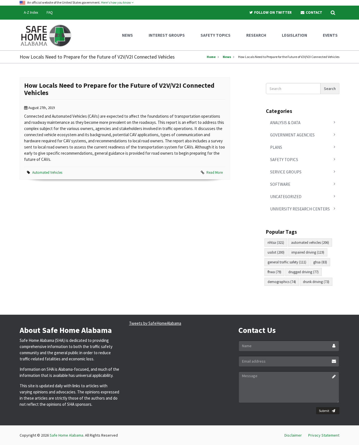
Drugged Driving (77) (303, 272)
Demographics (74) (282, 281)
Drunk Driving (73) (316, 281)
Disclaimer (293, 435)
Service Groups (286, 172)
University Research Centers (300, 209)
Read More (214, 172)
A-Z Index (31, 12)
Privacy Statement (323, 435)
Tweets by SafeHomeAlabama (155, 323)
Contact (313, 12)
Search (330, 88)
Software (280, 184)
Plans (276, 147)
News (227, 57)
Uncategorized (286, 196)
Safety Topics (284, 159)
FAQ (50, 12)
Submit (324, 411)
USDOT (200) (276, 252)
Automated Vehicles (47, 172)
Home (211, 57)
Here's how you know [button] (116, 2)
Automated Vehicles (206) (310, 242)
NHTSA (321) (276, 242)
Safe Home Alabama (66, 435)
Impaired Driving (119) (307, 252)
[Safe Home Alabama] (48, 35)
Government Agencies (292, 135)
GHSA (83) (320, 262)
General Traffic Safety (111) (287, 262)
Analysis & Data (285, 122)
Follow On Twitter (272, 12)
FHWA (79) (274, 272)
